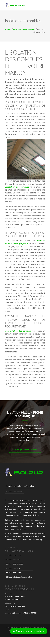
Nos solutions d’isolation (24, 29)
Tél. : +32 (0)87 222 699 (15, 606)
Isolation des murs (13, 555)
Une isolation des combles (18, 331)
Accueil (8, 29)
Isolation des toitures (14, 564)
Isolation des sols (13, 559)
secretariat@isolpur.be (14, 613)
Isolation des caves (13, 568)
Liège (34, 533)
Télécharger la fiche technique (25, 449)
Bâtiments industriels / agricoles (19, 577)
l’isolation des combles (17, 187)
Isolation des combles (14, 573)
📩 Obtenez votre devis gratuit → (29, 631)
